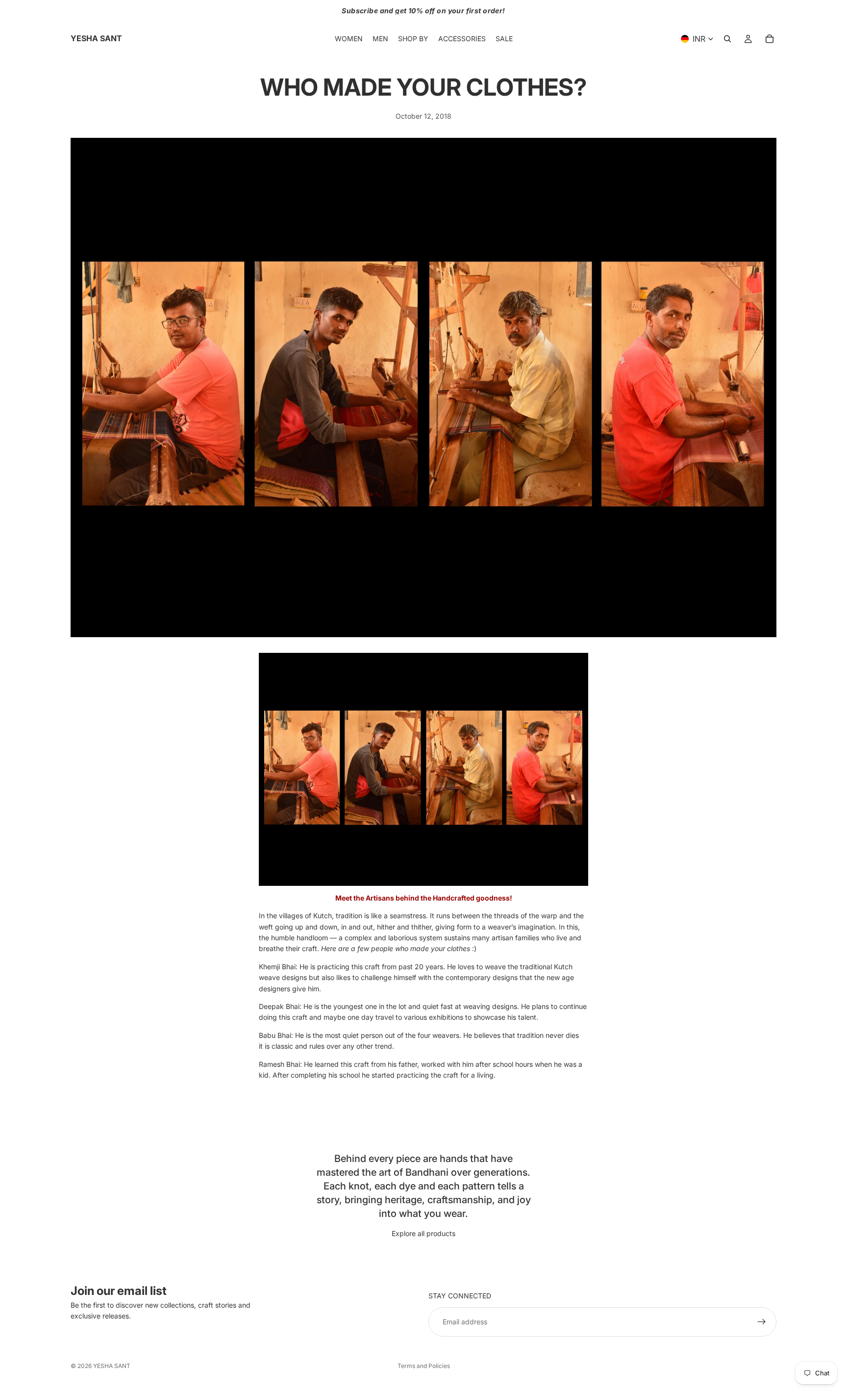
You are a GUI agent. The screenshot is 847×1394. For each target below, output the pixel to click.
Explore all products (423, 1233)
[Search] (727, 39)
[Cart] (769, 39)
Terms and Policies (424, 1365)
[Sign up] (761, 1322)
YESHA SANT (111, 1365)
